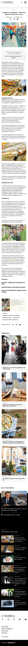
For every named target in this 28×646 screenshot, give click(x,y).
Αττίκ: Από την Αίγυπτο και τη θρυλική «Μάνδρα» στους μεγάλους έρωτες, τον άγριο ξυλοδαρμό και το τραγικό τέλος (20, 582)
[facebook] (10, 19)
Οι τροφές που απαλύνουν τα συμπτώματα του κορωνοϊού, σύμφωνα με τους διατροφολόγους (13, 442)
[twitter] (17, 19)
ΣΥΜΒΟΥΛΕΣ (14, 9)
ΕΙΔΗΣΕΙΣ (4, 366)
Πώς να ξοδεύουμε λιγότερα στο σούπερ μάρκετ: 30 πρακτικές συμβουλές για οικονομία (17, 303)
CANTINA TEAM (9, 17)
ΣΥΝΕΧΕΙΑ (21, 308)
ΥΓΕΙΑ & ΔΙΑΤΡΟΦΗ (6, 440)
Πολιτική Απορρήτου (7, 628)
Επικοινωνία (5, 631)
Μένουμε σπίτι (16, 317)
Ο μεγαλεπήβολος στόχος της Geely (9, 532)
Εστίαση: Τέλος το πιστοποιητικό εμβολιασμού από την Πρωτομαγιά (14, 368)
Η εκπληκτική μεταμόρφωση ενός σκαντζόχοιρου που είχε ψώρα (20, 604)
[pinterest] (14, 19)
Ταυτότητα (4, 633)
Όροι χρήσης (5, 626)
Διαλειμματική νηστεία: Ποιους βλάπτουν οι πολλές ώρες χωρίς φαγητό (20, 539)
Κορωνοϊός (4, 313)
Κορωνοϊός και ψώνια (6, 317)
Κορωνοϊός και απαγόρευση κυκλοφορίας (10, 315)
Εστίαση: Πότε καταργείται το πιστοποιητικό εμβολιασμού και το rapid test (12, 405)
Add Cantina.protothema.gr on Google (13, 57)
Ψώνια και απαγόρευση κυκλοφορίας (10, 319)
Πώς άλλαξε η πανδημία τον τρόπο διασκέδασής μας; (14, 479)
